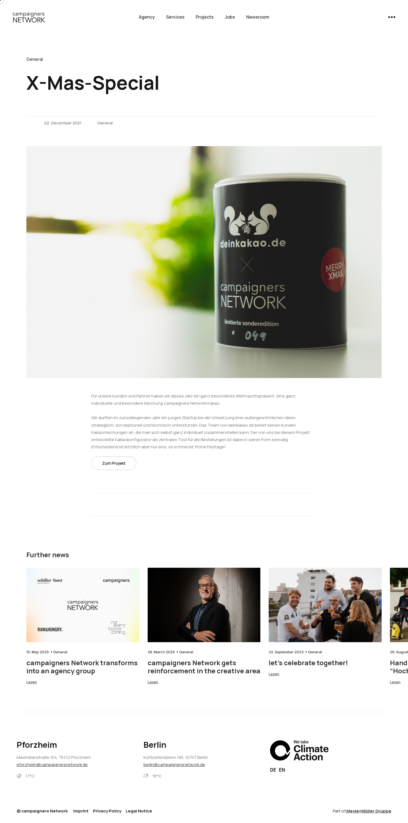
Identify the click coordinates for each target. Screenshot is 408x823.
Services (175, 17)
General (105, 123)
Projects (205, 17)
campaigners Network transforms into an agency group (82, 666)
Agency (147, 17)
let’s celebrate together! (308, 662)
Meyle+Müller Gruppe (368, 811)
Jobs (230, 17)
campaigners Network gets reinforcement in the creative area (204, 666)
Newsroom (257, 17)
